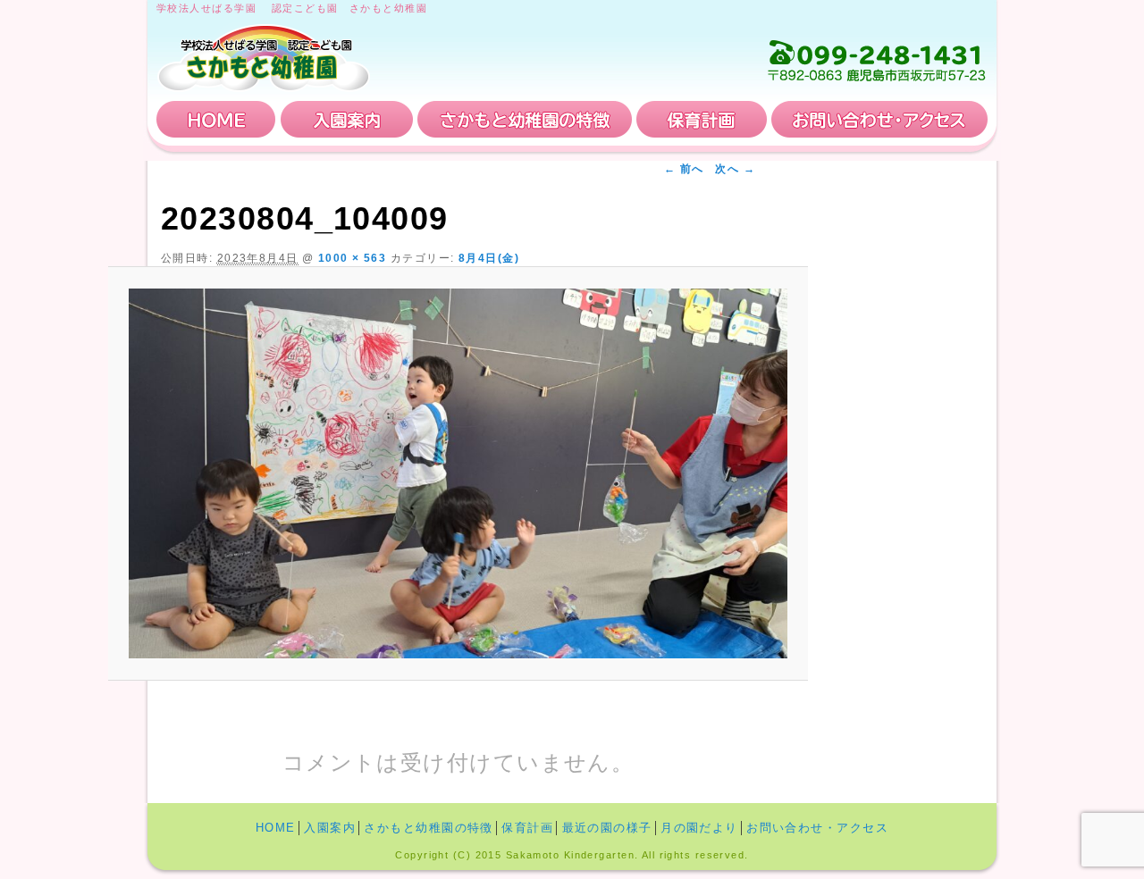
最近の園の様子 (607, 827)
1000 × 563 (352, 258)
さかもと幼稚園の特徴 (524, 119)
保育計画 (701, 119)
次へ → (735, 169)
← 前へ (684, 169)
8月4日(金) (488, 258)
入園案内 (347, 119)
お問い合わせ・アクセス (879, 119)
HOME (216, 119)
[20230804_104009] (458, 474)
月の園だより (699, 827)
